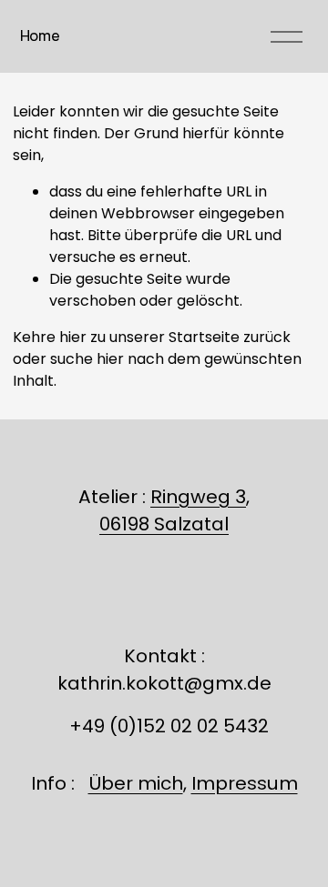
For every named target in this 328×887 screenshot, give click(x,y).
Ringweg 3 (198, 496)
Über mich (135, 783)
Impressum (244, 783)
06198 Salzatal (164, 524)
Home (40, 35)
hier (73, 337)
